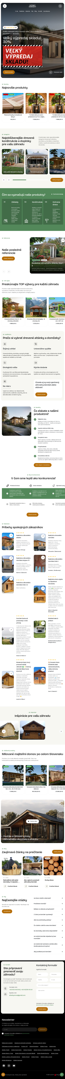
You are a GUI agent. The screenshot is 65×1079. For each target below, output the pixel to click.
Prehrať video (33, 821)
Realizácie (21, 11)
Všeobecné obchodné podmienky (22, 1043)
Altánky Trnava (43, 1046)
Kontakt (40, 11)
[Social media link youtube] (14, 1066)
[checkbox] (2, 1033)
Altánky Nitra (52, 1046)
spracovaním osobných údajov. (45, 1005)
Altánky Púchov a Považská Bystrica (43, 1050)
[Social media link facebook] (4, 1066)
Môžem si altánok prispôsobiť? (44, 909)
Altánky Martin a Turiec (7, 1053)
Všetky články (57, 851)
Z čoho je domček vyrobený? (43, 914)
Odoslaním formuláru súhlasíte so (16, 1034)
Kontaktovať (7, 911)
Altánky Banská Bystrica (43, 1053)
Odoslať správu (42, 1009)
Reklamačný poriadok (7, 1043)
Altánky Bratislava (33, 1046)
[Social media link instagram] (9, 1066)
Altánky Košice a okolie (46, 1057)
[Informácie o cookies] (3, 1074)
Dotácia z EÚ (24, 1046)
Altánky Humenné (17, 1060)
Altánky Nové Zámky (16, 1050)
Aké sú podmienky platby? (42, 920)
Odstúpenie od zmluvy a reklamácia (10, 1046)
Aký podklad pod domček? (42, 951)
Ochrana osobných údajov (39, 1043)
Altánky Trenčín (5, 1050)
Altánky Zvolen (54, 1053)
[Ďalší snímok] (9, 272)
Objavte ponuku (9, 72)
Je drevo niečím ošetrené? (42, 898)
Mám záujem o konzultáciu (43, 465)
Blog (36, 11)
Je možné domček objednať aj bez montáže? (45, 937)
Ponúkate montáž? (40, 903)
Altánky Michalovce (6, 1060)
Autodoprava (46, 11)
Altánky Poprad (25, 1057)
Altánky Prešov (35, 1057)
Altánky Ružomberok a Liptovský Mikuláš (25, 1053)
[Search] (60, 6)
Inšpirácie (27, 11)
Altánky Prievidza (27, 1050)
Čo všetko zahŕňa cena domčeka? (45, 925)
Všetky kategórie (56, 180)
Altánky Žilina (57, 1050)
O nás (16, 11)
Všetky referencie (8, 258)
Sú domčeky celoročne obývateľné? (45, 931)
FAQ (32, 11)
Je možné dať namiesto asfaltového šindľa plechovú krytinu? (45, 945)
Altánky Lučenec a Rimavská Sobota (11, 1057)
